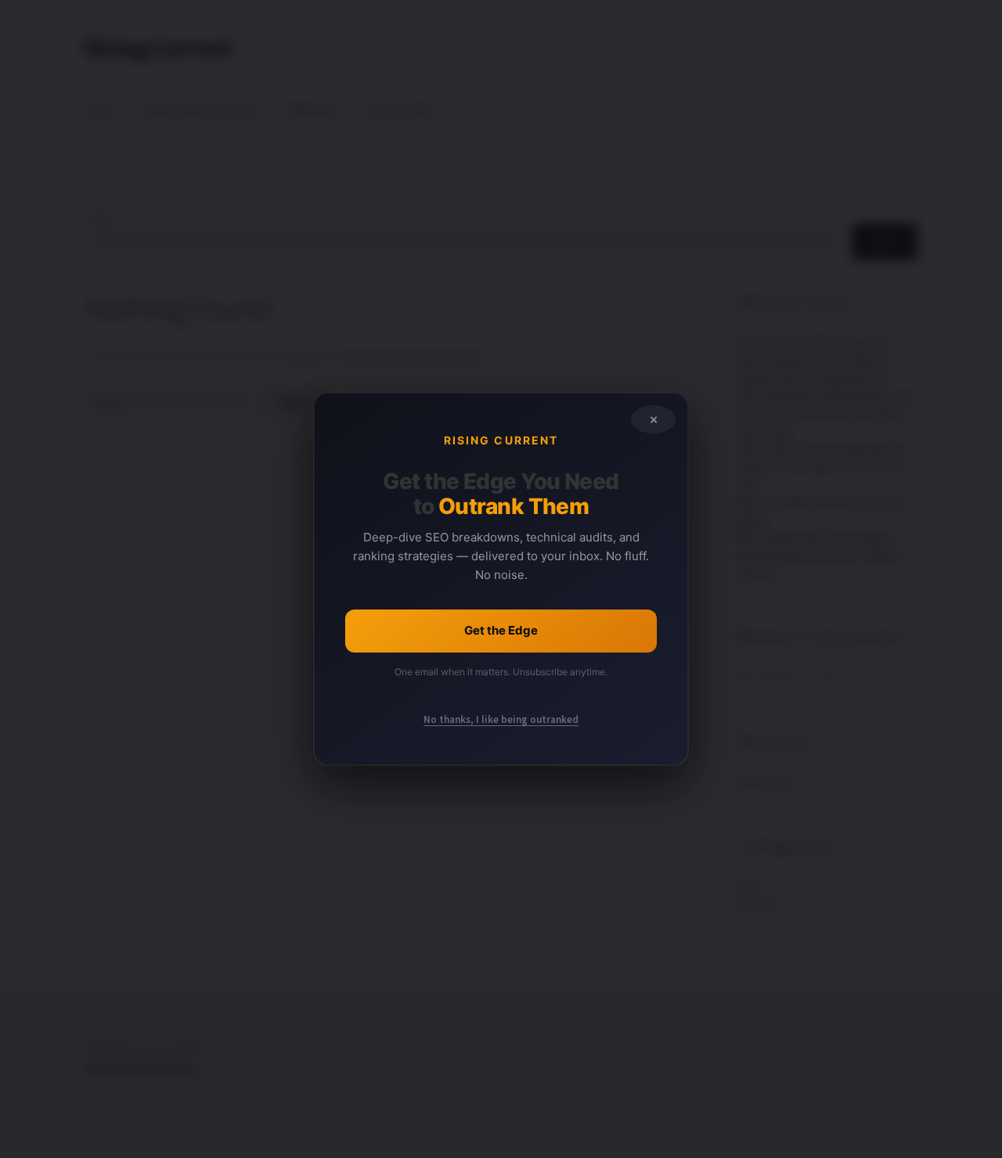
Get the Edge (501, 630)
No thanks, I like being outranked (501, 719)
